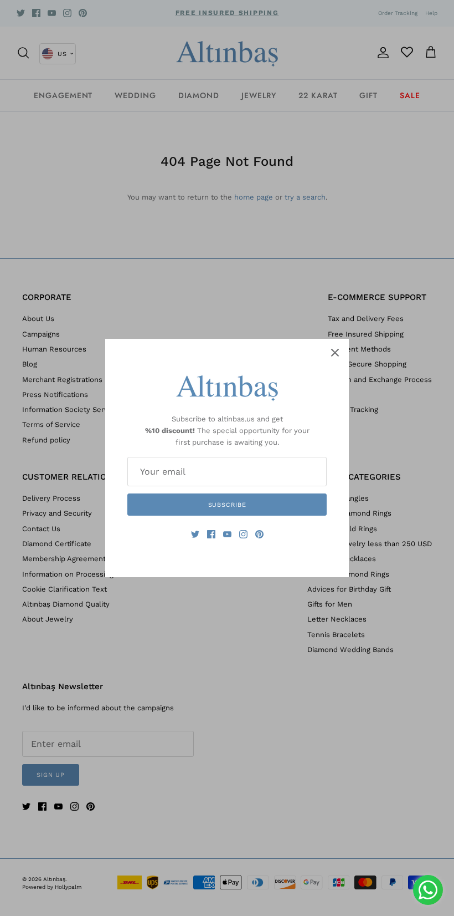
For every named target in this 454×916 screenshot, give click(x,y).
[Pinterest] (259, 534)
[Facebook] (211, 534)
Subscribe (227, 504)
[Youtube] (227, 534)
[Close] (335, 352)
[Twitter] (195, 534)
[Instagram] (243, 534)
